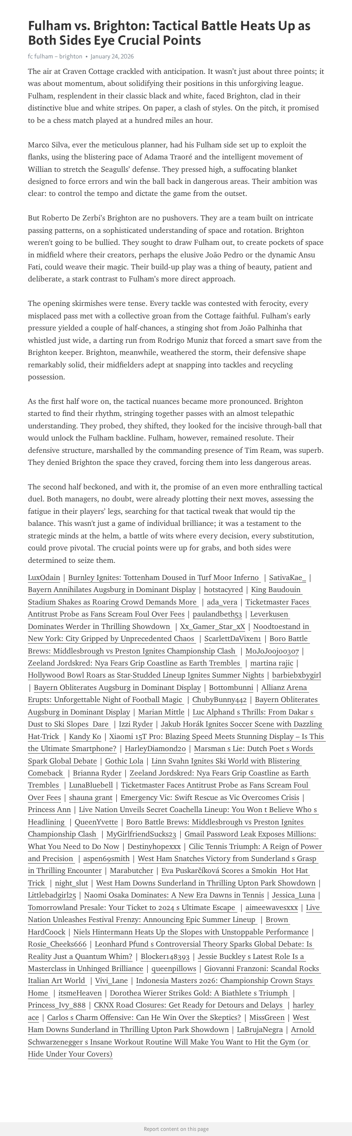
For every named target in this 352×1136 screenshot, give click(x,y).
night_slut (71, 883)
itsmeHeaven (80, 993)
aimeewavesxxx (272, 907)
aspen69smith (106, 858)
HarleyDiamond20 (155, 748)
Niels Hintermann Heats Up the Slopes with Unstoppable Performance (191, 932)
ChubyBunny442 (219, 699)
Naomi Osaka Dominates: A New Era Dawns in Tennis (174, 895)
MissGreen (267, 1017)
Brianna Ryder (97, 773)
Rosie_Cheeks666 (57, 944)
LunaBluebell (91, 785)
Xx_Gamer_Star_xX (212, 626)
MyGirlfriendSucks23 (141, 834)
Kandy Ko (85, 736)
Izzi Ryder (136, 724)
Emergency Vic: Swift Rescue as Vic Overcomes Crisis (210, 797)
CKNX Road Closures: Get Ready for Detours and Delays (189, 1005)
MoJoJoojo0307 (272, 651)
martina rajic (271, 663)
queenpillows (174, 968)
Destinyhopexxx (154, 846)
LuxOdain (44, 577)
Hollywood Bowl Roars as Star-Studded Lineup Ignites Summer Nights (146, 675)
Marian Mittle (161, 712)
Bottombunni (231, 687)
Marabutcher (131, 870)
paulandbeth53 (217, 614)
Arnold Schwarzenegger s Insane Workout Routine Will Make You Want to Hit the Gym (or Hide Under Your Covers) (172, 1042)
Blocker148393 (165, 956)
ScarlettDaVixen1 (232, 638)
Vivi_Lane (111, 980)
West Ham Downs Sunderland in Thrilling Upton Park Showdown (206, 883)
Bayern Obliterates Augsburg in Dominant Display (117, 687)
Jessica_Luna (293, 895)
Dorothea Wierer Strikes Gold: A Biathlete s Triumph (200, 993)
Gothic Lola (124, 761)
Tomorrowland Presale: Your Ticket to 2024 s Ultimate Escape (132, 907)
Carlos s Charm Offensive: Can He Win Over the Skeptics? (144, 1017)
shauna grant (90, 797)
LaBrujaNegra (260, 1029)
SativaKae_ (287, 577)
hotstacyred (223, 589)
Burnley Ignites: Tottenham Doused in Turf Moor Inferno (164, 577)
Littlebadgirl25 (52, 895)
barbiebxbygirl (296, 675)
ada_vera (222, 602)
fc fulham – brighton (55, 56)
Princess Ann (49, 809)
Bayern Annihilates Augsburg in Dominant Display (112, 589)
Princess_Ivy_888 (57, 1005)
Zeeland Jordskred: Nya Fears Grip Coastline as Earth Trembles (135, 663)
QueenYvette (96, 822)
